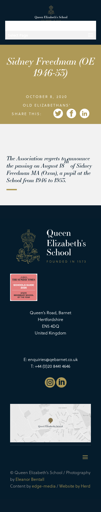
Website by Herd (74, 486)
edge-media (44, 486)
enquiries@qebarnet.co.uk (53, 359)
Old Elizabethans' (47, 105)
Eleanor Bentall (30, 479)
